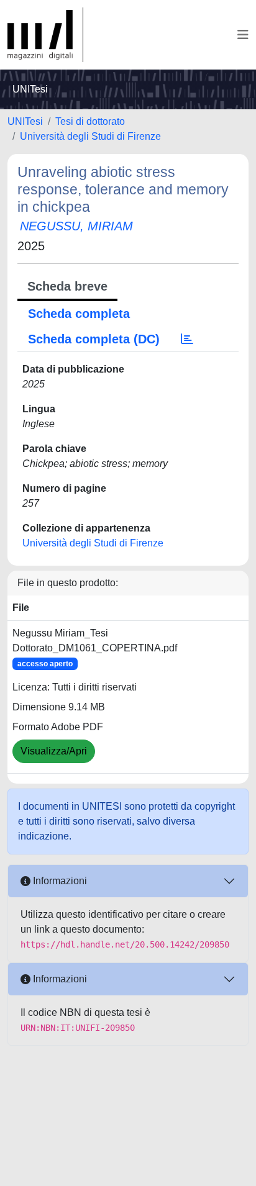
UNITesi (25, 121)
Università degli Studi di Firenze (90, 136)
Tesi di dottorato (90, 121)
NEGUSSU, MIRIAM (76, 226)
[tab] (187, 339)
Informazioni (58, 881)
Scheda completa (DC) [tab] (94, 339)
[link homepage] (45, 34)
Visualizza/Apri (54, 751)
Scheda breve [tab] (67, 286)
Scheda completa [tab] (79, 313)
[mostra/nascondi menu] (243, 35)
